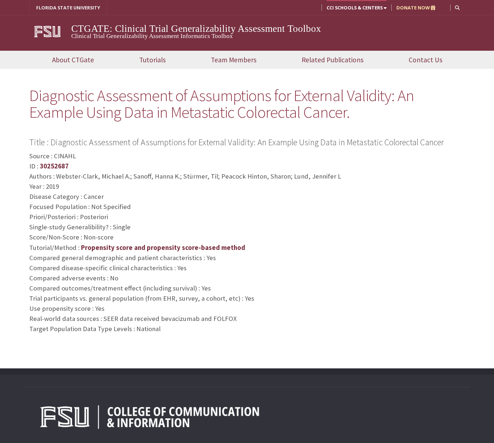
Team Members (233, 59)
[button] (457, 7)
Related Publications (332, 59)
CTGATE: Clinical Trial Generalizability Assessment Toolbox (196, 28)
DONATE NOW (413, 7)
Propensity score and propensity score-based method (163, 247)
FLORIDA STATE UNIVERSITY (68, 7)
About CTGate (73, 59)
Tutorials (152, 59)
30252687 (54, 166)
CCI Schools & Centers (355, 7)
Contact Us (425, 59)
